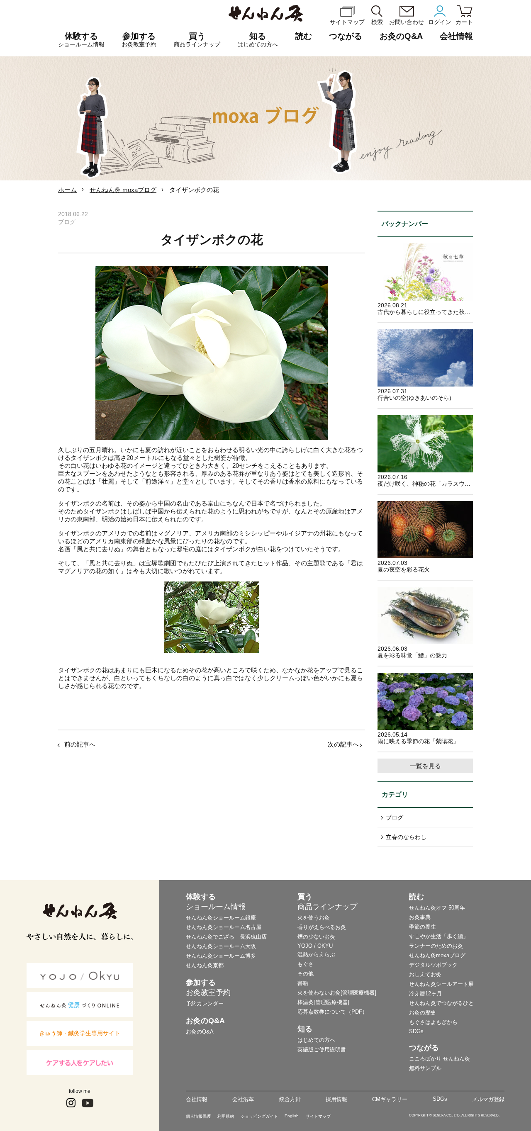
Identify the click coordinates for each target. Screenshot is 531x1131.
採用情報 (336, 1099)
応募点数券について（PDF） (332, 1012)
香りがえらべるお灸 (321, 927)
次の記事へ (343, 744)
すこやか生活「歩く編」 (438, 936)
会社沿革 (243, 1099)
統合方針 (290, 1099)
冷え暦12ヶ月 (425, 993)
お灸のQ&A (401, 36)
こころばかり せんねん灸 (439, 1059)
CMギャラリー (389, 1099)
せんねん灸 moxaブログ (123, 189)
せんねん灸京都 (205, 965)
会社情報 (196, 1099)
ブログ (394, 817)
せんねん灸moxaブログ (437, 955)
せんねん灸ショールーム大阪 (221, 946)
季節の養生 (422, 927)
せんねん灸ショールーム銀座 (221, 918)
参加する (139, 40)
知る (257, 40)
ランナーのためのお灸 (436, 946)
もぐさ (305, 964)
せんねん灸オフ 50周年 (437, 908)
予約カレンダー (205, 1003)
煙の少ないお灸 (316, 937)
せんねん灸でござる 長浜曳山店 (226, 937)
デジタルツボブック (433, 965)
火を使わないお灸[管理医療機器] (336, 993)
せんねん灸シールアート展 (441, 984)
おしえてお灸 (425, 974)
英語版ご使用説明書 (321, 1049)
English (292, 1116)
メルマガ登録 (488, 1099)
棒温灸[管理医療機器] (323, 1002)
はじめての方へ (316, 1040)
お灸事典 (420, 917)
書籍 (302, 983)
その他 (305, 973)
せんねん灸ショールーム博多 (221, 956)
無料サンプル (425, 1068)
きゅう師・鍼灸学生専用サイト (79, 1033)
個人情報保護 (198, 1116)
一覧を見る (425, 765)
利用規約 (225, 1116)
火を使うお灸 (313, 918)
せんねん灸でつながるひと (441, 1003)
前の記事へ (79, 744)
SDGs (416, 1031)
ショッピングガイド (259, 1116)
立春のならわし (406, 837)
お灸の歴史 (422, 1012)
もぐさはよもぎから (433, 1022)
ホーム (67, 189)
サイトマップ (318, 1116)
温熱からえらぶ (316, 954)
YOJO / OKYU (315, 946)
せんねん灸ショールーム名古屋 (223, 927)
